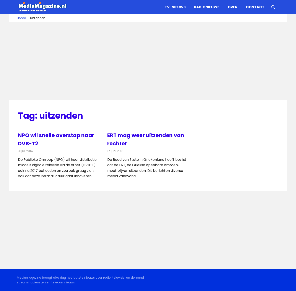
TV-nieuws (175, 7)
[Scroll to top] (289, 284)
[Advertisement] (148, 61)
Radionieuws (207, 7)
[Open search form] (273, 7)
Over (232, 7)
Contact (255, 7)
